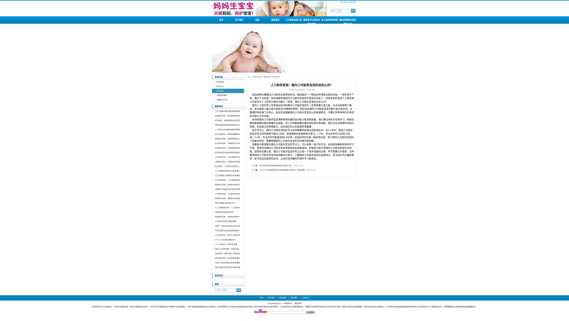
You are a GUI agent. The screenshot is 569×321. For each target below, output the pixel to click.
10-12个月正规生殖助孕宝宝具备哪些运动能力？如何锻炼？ (282, 170)
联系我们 (275, 20)
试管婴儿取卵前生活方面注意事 (227, 189)
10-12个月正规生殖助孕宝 (225, 240)
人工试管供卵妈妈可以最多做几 (227, 171)
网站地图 (282, 298)
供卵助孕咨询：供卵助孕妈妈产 (227, 217)
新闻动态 (219, 77)
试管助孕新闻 (221, 95)
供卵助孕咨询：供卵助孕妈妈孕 (227, 185)
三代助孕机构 (256, 77)
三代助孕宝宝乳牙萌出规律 (225, 221)
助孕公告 (220, 86)
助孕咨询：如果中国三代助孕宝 (227, 254)
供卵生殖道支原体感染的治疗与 (227, 125)
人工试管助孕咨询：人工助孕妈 (227, 208)
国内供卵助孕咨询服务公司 (347, 21)
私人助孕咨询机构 (329, 20)
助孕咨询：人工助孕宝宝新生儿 (227, 166)
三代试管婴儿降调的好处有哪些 (227, 176)
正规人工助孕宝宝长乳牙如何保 (227, 226)
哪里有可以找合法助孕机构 (311, 21)
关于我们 (239, 20)
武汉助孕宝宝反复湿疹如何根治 (227, 153)
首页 (221, 20)
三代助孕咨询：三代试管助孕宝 (227, 157)
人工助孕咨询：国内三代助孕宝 (227, 235)
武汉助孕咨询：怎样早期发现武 (227, 148)
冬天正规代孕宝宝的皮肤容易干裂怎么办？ (276, 166)
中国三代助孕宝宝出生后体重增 (227, 263)
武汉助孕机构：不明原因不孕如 (227, 143)
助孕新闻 (220, 82)
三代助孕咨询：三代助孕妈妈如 (227, 194)
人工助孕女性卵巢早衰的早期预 (227, 130)
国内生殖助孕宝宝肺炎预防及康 (227, 267)
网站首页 (343, 2)
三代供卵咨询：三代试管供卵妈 (227, 180)
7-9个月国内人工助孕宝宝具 (226, 244)
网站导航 (352, 2)
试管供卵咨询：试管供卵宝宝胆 (227, 162)
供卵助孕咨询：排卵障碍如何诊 (227, 139)
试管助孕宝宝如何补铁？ (225, 212)
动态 (257, 20)
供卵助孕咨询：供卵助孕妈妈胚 (227, 199)
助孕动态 (220, 91)
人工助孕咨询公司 (293, 20)
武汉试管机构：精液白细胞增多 (227, 134)
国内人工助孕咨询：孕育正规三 (227, 249)
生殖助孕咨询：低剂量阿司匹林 (227, 116)
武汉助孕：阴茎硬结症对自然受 (227, 120)
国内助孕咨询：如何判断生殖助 (227, 258)
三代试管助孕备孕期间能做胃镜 (227, 111)
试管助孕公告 (221, 100)
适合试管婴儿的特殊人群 (225, 203)
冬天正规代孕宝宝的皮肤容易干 (227, 231)
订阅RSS (305, 298)
